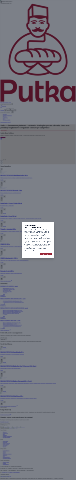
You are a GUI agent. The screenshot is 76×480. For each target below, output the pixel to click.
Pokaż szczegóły (32, 254)
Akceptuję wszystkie (45, 254)
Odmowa (26, 254)
